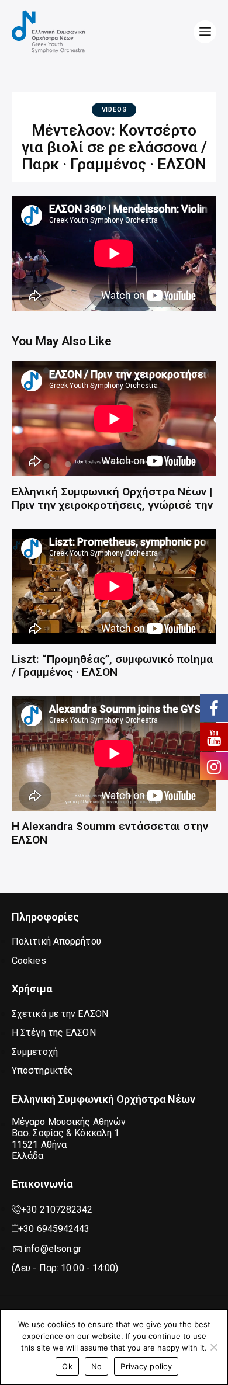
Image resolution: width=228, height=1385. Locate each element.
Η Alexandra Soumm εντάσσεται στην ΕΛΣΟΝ (110, 833)
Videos (114, 109)
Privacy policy (146, 1366)
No (96, 1366)
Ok (67, 1366)
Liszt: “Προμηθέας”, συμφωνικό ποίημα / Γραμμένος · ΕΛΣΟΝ (112, 666)
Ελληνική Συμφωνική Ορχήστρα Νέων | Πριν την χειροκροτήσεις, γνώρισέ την (112, 498)
